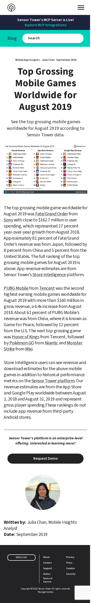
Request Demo (45, 458)
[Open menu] (81, 7)
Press (69, 562)
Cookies (70, 568)
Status (46, 574)
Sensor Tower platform (53, 381)
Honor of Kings (25, 337)
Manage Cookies (45, 592)
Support (47, 568)
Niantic (51, 343)
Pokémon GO (21, 343)
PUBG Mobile (16, 288)
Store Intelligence (49, 274)
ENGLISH (21, 557)
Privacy (70, 557)
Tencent (47, 288)
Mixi (28, 349)
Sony (8, 220)
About (46, 557)
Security (70, 574)
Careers (47, 562)
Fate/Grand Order (51, 214)
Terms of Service (48, 580)
